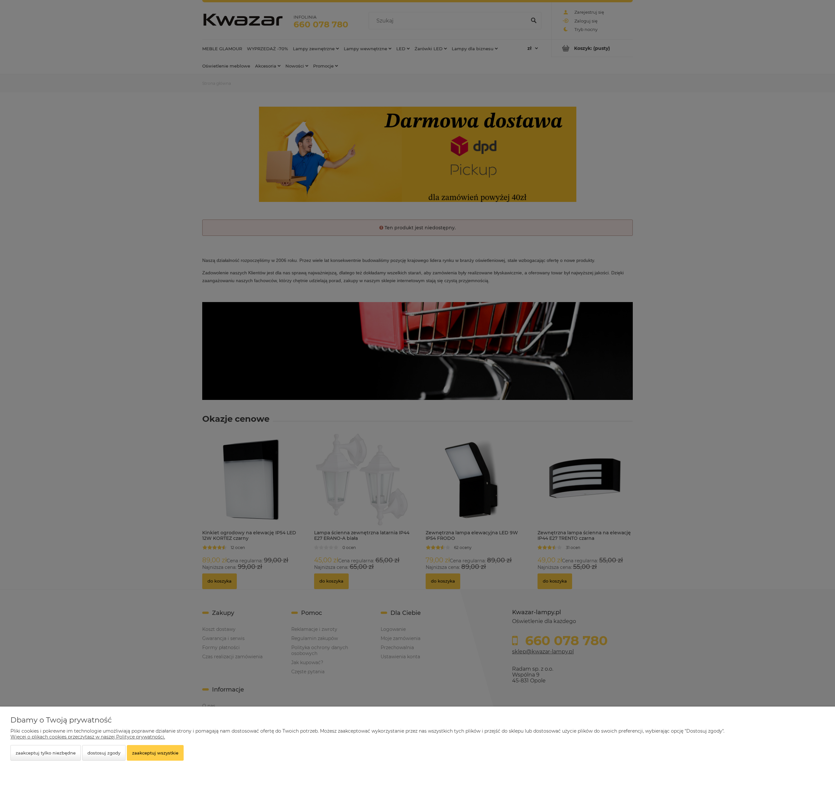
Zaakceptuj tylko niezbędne (46, 752)
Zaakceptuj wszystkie (155, 752)
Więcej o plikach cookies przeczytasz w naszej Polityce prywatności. (87, 737)
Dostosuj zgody (103, 752)
